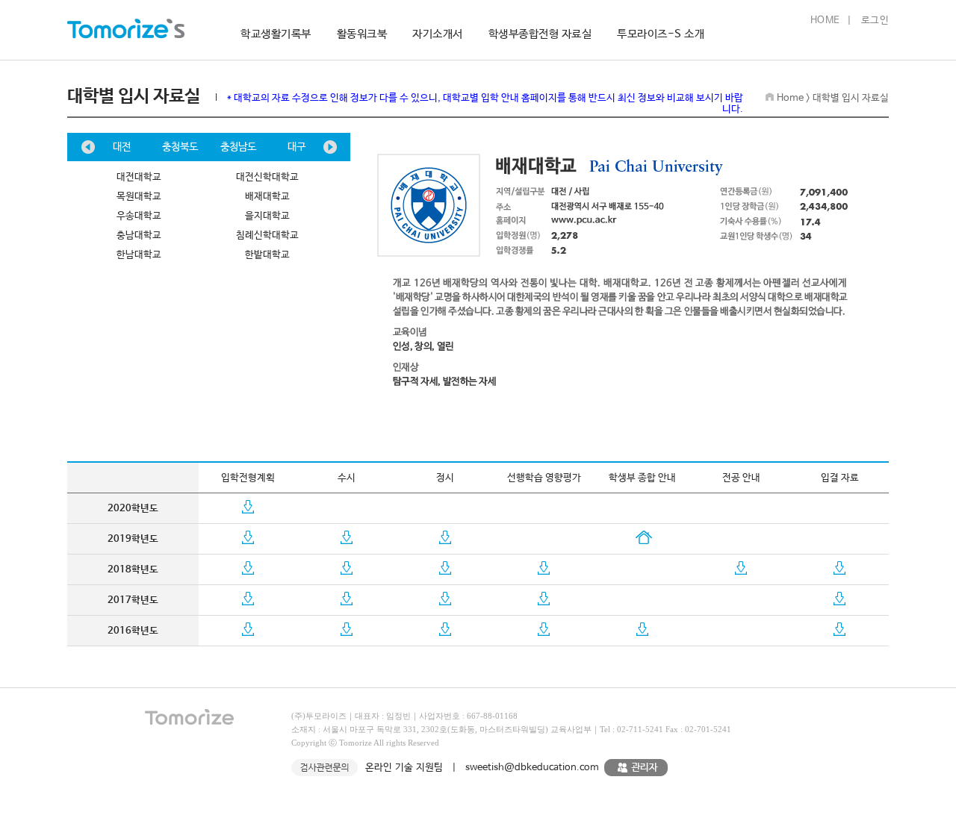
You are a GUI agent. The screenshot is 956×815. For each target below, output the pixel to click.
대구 (296, 147)
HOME (825, 20)
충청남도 (238, 147)
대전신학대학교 (267, 177)
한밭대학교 (267, 254)
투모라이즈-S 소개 (660, 34)
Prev (88, 147)
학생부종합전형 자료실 (540, 34)
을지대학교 (267, 216)
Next (330, 147)
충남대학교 (139, 235)
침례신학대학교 (267, 235)
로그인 (875, 20)
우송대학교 (139, 216)
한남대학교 (139, 254)
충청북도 (180, 147)
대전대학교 (139, 177)
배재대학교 (267, 196)
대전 (122, 147)
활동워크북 (362, 34)
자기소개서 (437, 34)
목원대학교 (139, 196)
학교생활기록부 (275, 34)
